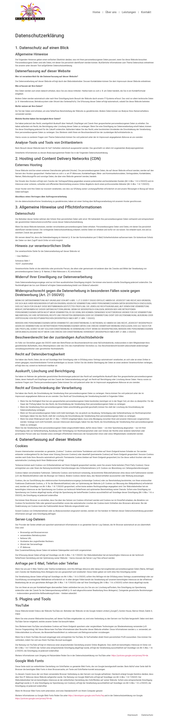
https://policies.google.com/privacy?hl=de (129, 655)
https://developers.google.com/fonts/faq (86, 695)
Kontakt (146, 12)
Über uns (111, 12)
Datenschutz (147, 715)
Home (96, 12)
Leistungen (129, 12)
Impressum (133, 715)
